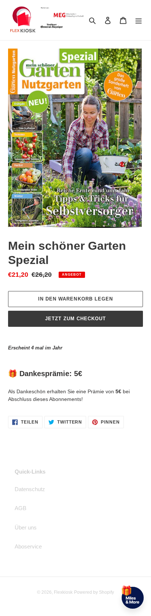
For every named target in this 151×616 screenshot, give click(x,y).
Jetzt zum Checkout (75, 318)
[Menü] (138, 20)
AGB (20, 508)
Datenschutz (30, 489)
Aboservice (28, 546)
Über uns (26, 527)
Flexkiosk (63, 592)
